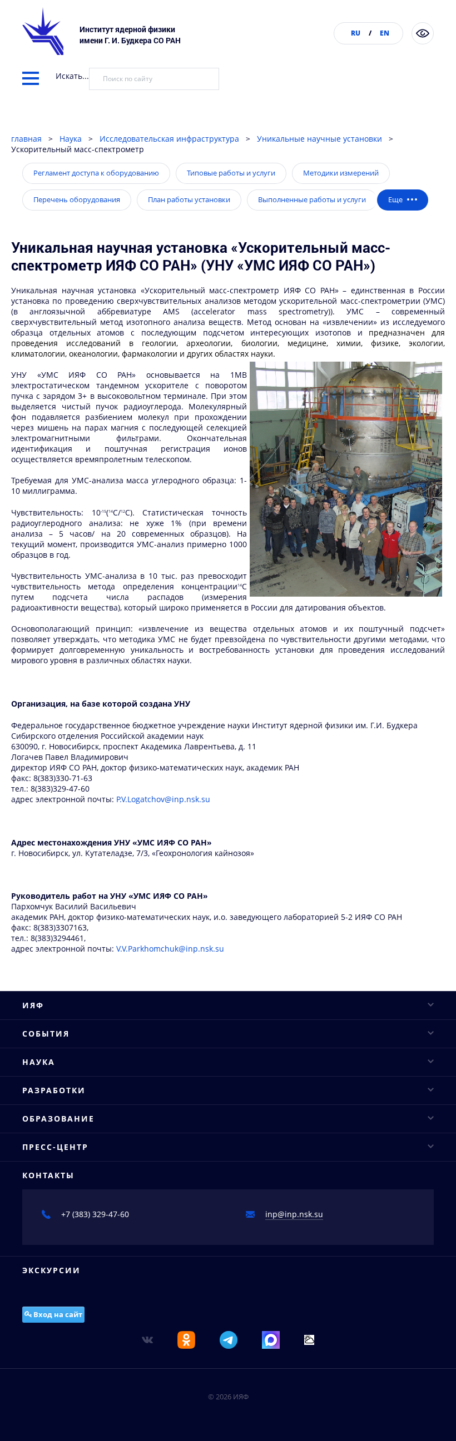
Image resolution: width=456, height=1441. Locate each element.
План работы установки (189, 199)
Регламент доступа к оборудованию (96, 173)
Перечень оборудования (76, 199)
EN (384, 33)
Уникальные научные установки (319, 138)
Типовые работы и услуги (231, 173)
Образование (58, 1118)
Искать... (72, 76)
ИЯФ (33, 1005)
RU (355, 33)
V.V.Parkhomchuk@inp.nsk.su (170, 948)
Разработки (54, 1090)
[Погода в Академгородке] (309, 1339)
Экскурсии (51, 1270)
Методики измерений (341, 173)
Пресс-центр (55, 1147)
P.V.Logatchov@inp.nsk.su (163, 799)
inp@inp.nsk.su (294, 1214)
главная (26, 138)
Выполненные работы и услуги (312, 199)
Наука (71, 138)
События (46, 1033)
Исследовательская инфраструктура (169, 138)
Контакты (48, 1175)
